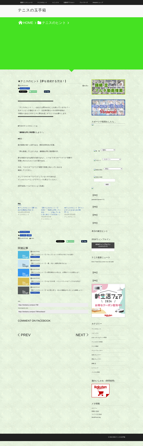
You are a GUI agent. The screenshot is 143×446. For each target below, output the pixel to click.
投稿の (95, 411)
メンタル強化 (96, 372)
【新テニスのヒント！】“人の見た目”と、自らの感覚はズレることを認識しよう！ (57, 290)
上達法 (29, 235)
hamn (32, 238)
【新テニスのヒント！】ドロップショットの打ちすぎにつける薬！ (52, 254)
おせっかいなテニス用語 (99, 337)
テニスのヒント (42, 2)
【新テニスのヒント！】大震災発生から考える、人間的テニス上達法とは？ (55, 272)
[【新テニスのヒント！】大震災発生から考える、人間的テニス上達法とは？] (23, 275)
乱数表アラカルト (69, 2)
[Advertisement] (71, 48)
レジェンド (95, 368)
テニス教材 (95, 346)
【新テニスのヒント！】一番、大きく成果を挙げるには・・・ (50, 263)
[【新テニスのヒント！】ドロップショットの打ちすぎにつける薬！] (23, 258)
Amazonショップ (98, 2)
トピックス (55, 2)
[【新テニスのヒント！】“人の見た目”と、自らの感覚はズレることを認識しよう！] (23, 293)
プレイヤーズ (84, 2)
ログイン (94, 408)
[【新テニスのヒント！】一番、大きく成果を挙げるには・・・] (23, 266)
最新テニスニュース (26, 2)
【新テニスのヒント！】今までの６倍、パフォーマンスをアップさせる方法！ (55, 281)
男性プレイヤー (96, 359)
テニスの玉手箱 (32, 10)
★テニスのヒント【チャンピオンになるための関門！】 (74, 210)
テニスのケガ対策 (97, 342)
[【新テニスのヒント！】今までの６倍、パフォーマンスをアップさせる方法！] (23, 284)
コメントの (97, 414)
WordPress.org (96, 417)
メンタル (23, 235)
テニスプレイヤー (97, 350)
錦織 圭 (94, 363)
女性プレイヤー (96, 355)
